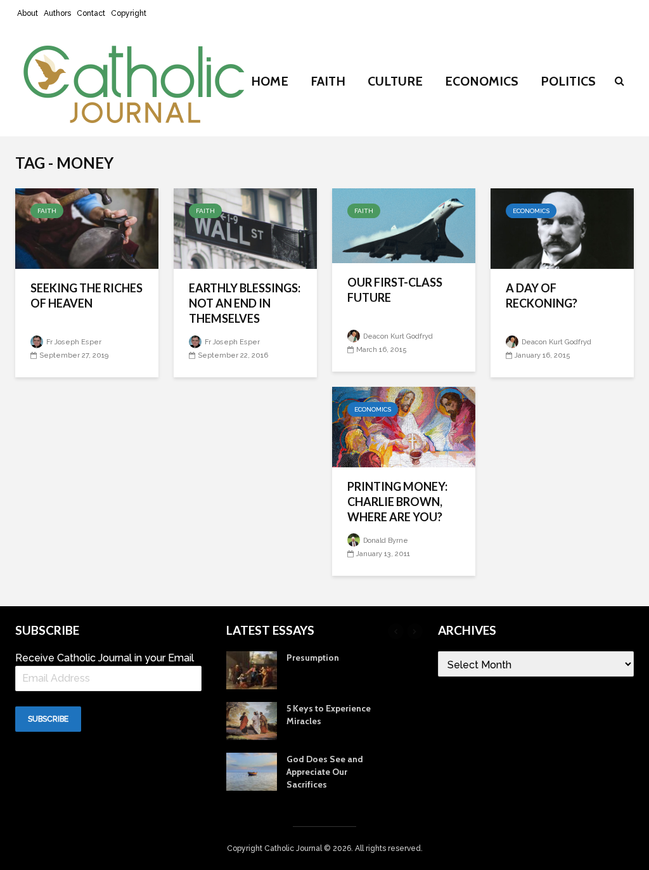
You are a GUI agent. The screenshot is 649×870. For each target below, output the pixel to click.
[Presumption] (251, 669)
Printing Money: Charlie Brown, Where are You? (397, 501)
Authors (57, 13)
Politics (568, 81)
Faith (328, 81)
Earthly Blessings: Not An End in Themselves (244, 303)
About (27, 13)
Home (269, 81)
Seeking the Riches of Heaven (86, 295)
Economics (481, 81)
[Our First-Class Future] (403, 225)
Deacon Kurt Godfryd (397, 336)
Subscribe (48, 719)
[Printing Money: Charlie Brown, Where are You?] (403, 426)
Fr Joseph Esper (72, 342)
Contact (91, 13)
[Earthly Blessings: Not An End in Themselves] (245, 228)
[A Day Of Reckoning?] (562, 228)
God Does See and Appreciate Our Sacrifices (324, 771)
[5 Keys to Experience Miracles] (251, 719)
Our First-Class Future (394, 289)
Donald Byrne (384, 540)
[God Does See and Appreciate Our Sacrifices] (251, 770)
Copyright (128, 13)
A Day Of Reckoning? (541, 295)
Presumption (312, 657)
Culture (395, 81)
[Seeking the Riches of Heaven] (86, 228)
